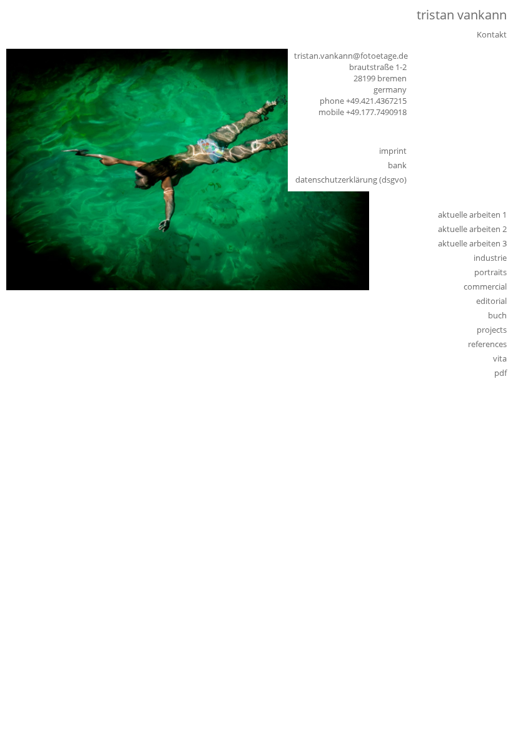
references (487, 344)
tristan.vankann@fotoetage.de (351, 55)
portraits (490, 272)
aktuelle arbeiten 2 (472, 229)
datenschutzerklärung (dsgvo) (351, 179)
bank (397, 165)
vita (500, 358)
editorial (491, 300)
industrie (490, 257)
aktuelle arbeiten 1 (472, 214)
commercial (485, 286)
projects (492, 329)
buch (497, 315)
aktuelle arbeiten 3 (472, 243)
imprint (393, 150)
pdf (500, 372)
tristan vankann (462, 14)
